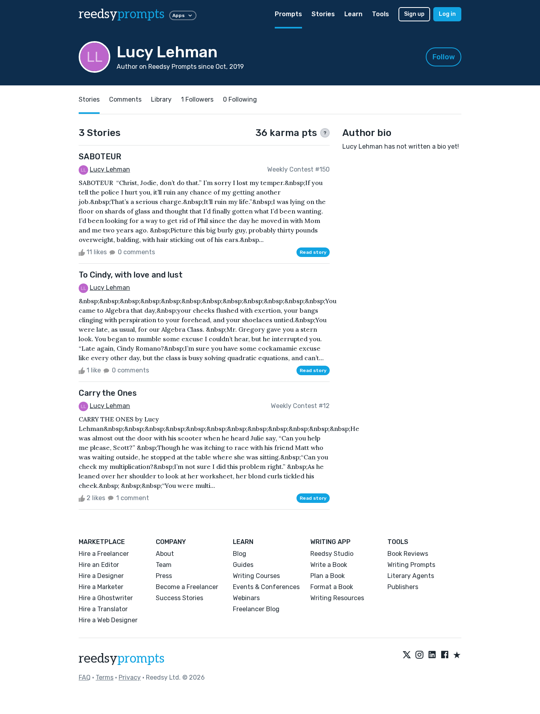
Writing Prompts (411, 565)
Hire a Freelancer (104, 553)
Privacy (130, 677)
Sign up (414, 14)
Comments (125, 99)
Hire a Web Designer (108, 620)
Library (161, 99)
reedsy (121, 14)
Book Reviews (407, 553)
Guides (243, 565)
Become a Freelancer (187, 587)
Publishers (402, 587)
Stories (323, 14)
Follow (443, 57)
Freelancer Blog (256, 609)
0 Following (240, 99)
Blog (239, 553)
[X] (407, 655)
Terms (104, 677)
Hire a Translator (103, 609)
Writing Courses (256, 576)
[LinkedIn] (432, 655)
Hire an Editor (99, 565)
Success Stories (179, 598)
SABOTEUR (100, 156)
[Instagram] (419, 655)
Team (164, 565)
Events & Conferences (266, 587)
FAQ (85, 677)
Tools (380, 14)
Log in (447, 14)
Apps (178, 15)
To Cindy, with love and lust (131, 275)
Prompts (288, 14)
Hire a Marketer (101, 587)
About (165, 553)
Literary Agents (410, 576)
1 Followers (197, 99)
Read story (313, 252)
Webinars (246, 598)
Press (164, 576)
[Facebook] (444, 655)
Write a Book (328, 565)
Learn (353, 14)
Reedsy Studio (331, 553)
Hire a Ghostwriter (106, 598)
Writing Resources (337, 598)
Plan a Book (327, 576)
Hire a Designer (101, 576)
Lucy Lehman (110, 169)
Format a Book (331, 587)
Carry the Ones (108, 393)
